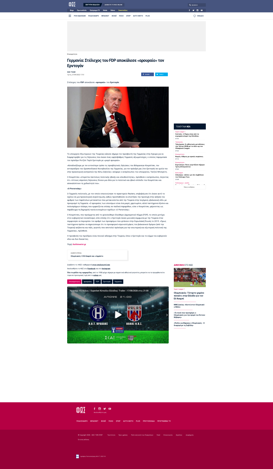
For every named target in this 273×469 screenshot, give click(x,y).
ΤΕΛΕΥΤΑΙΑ (183, 126)
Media (105, 10)
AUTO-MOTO (138, 16)
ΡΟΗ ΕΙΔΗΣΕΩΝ (80, 16)
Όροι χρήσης (123, 435)
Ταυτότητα (111, 435)
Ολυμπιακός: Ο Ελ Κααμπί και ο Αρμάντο (87, 256)
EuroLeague (179, 172)
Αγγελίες (179, 435)
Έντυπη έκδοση (83, 440)
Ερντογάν (107, 282)
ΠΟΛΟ (121, 16)
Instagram (106, 269)
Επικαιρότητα (72, 54)
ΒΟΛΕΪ (114, 16)
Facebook (91, 269)
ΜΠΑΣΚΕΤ (105, 16)
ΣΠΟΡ (128, 16)
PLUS (148, 16)
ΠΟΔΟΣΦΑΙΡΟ (93, 16)
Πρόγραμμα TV (95, 10)
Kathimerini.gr (79, 244)
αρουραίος (88, 282)
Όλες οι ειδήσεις (189, 187)
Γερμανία (118, 282)
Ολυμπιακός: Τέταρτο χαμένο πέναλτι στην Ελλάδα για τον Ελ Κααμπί (189, 296)
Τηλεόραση (179, 142)
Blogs (72, 10)
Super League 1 (180, 132)
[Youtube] (202, 10)
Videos (112, 10)
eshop (95, 275)
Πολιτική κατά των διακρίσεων (142, 435)
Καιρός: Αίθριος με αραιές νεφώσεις (189, 157)
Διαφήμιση (189, 435)
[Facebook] (190, 10)
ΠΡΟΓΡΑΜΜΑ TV (164, 421)
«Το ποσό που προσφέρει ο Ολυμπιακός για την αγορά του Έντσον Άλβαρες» (189, 315)
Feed (158, 435)
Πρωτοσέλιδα (81, 10)
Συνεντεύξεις (122, 10)
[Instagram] (198, 10)
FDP (97, 282)
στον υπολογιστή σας (101, 265)
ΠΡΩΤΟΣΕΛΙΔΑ (149, 421)
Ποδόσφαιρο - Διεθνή (182, 183)
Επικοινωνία (168, 435)
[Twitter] (194, 10)
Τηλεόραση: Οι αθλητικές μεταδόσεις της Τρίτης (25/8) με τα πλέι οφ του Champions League (190, 146)
